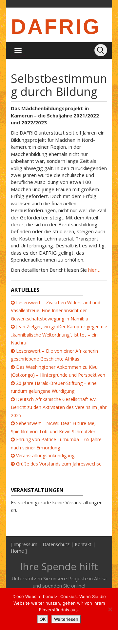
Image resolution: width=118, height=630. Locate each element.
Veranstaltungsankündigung (45, 455)
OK (43, 619)
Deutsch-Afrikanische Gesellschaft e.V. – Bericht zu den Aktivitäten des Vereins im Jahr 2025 (59, 407)
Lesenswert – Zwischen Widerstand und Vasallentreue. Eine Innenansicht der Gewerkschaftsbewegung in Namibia (55, 310)
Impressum (25, 544)
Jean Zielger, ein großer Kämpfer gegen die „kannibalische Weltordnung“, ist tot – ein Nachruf (59, 334)
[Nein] (110, 609)
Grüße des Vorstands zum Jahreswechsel (59, 464)
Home (17, 551)
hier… (93, 269)
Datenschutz (56, 544)
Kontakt (83, 544)
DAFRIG (56, 26)
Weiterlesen (66, 619)
